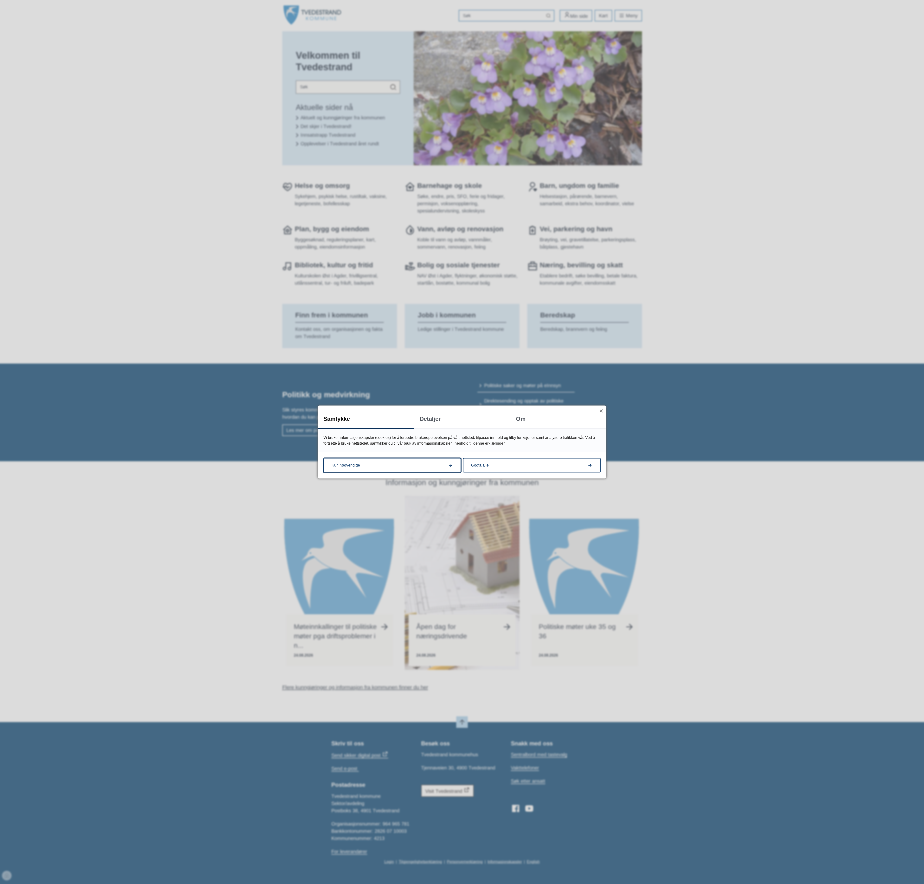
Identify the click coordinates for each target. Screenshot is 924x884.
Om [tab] (521, 419)
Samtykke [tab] (336, 419)
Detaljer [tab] (430, 419)
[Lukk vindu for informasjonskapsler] (601, 410)
